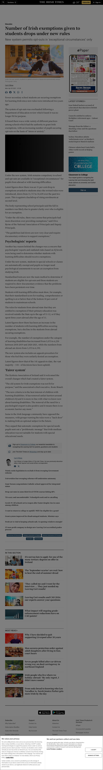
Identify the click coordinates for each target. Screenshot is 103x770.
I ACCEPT (93, 749)
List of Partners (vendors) (54, 749)
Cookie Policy (10, 757)
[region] (51, 753)
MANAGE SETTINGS (93, 755)
